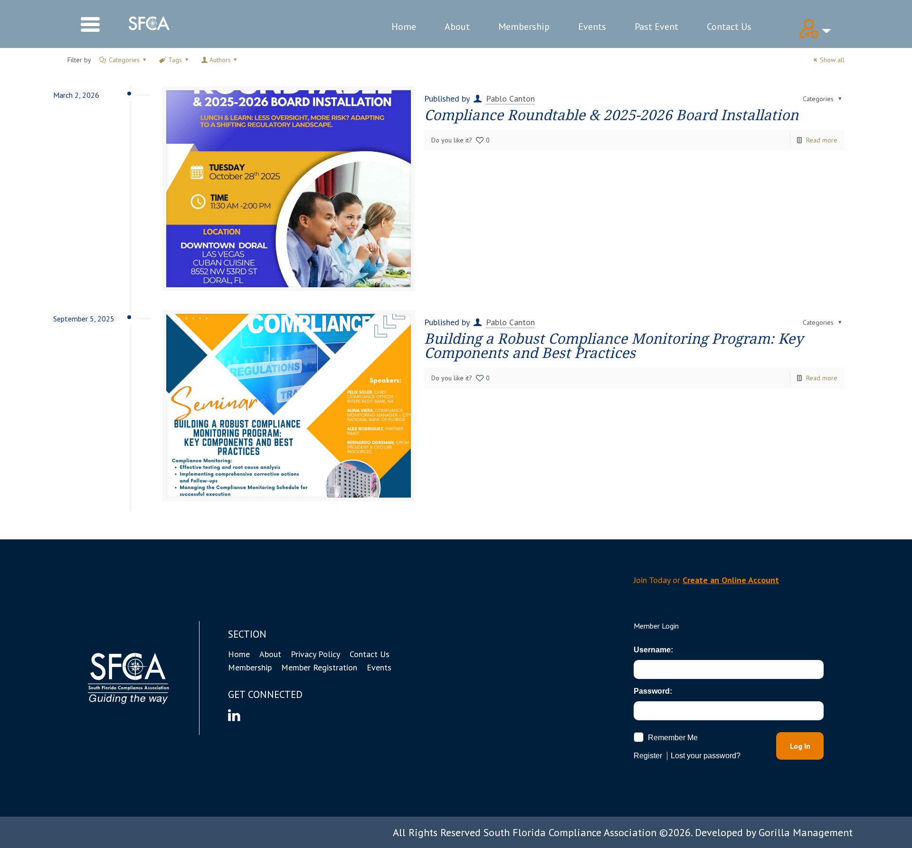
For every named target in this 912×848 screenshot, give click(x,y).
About (457, 26)
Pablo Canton (510, 98)
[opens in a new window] (234, 715)
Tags (175, 60)
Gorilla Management (806, 832)
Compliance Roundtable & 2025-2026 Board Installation (611, 115)
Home (403, 26)
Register (648, 756)
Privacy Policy (315, 654)
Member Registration (319, 667)
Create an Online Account (731, 580)
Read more (821, 140)
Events (592, 26)
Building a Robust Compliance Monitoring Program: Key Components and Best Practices (613, 345)
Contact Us (729, 26)
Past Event (656, 26)
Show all (832, 60)
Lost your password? (706, 756)
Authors (220, 60)
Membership (524, 26)
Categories (124, 60)
